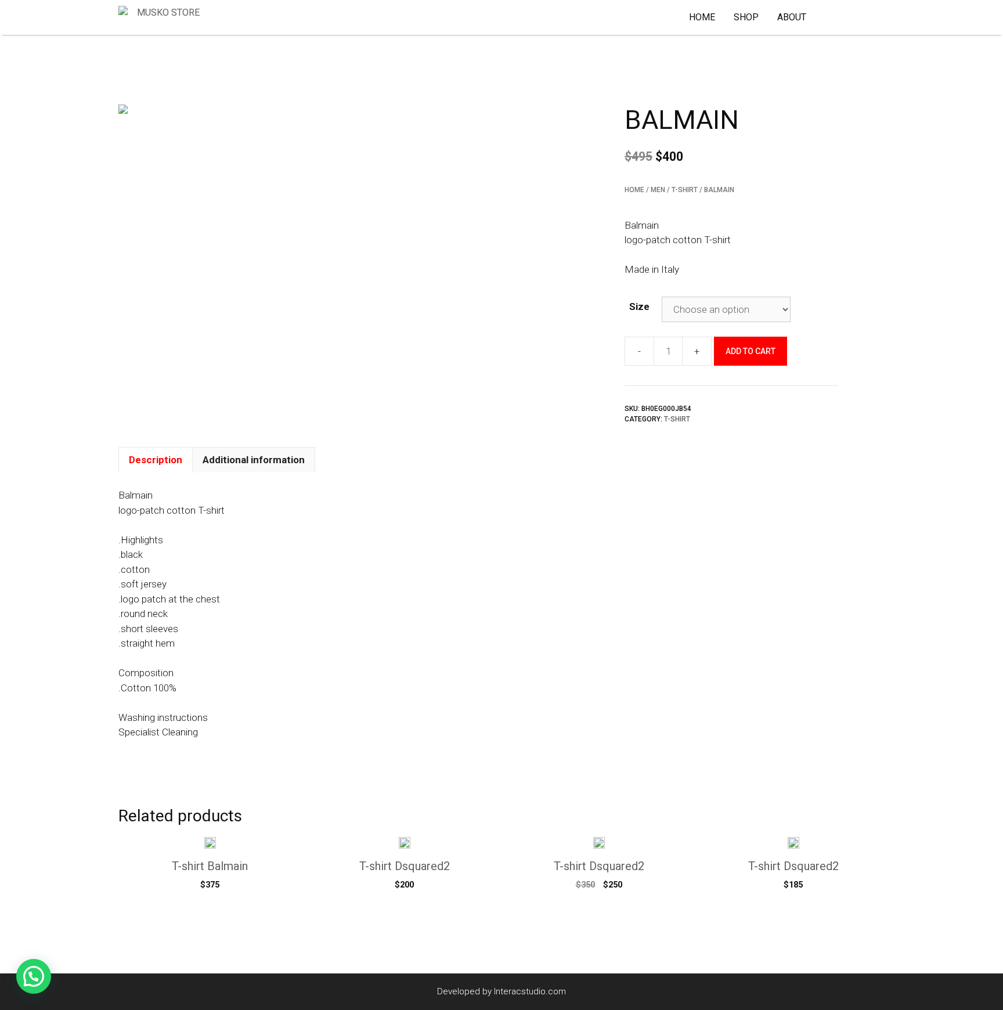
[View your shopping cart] (841, 17)
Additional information (254, 460)
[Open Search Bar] (869, 17)
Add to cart (750, 351)
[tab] (155, 459)
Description (155, 460)
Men (658, 190)
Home (702, 17)
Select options (210, 907)
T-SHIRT (685, 190)
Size (639, 306)
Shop (746, 17)
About (791, 17)
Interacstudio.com (530, 991)
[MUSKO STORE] (161, 17)
